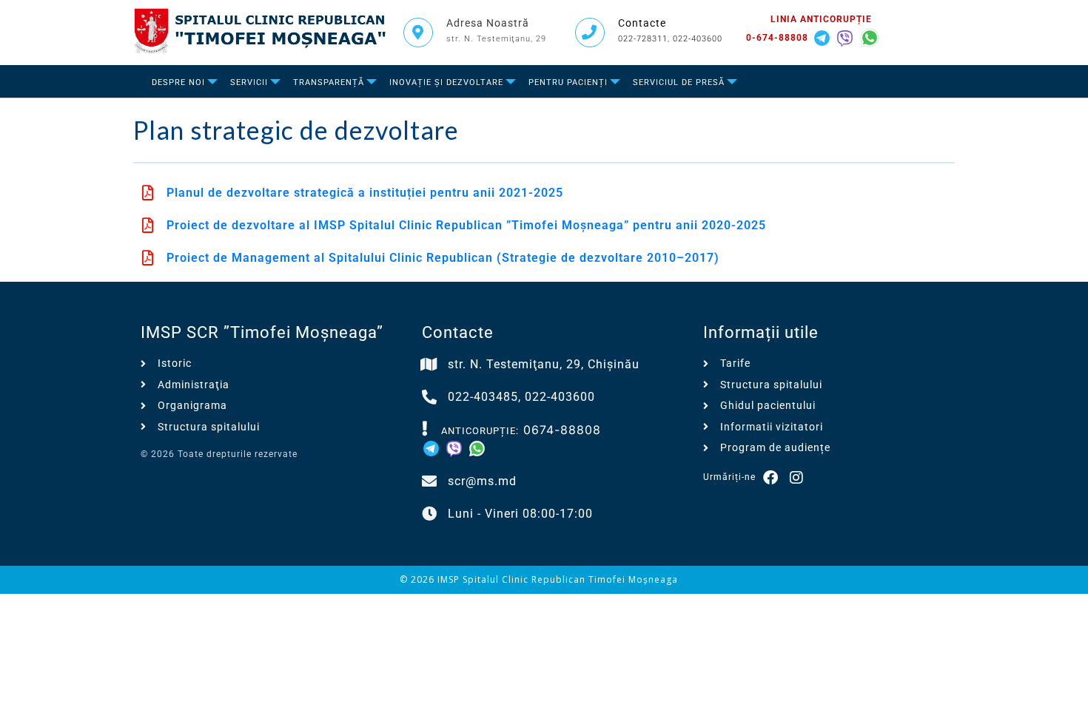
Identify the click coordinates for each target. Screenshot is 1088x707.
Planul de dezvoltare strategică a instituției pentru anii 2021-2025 (365, 193)
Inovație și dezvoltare (446, 82)
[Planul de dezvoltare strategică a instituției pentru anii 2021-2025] (148, 193)
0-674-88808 (777, 38)
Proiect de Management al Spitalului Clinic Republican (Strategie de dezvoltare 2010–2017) (443, 258)
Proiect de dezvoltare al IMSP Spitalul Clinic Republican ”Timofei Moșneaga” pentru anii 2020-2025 (466, 225)
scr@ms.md (482, 481)
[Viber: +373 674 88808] (847, 36)
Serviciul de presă (679, 82)
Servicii (249, 82)
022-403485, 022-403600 (521, 397)
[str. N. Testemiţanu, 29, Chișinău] (429, 364)
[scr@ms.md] (429, 481)
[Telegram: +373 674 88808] (824, 36)
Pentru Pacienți (568, 82)
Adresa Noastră (487, 23)
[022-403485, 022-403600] (429, 397)
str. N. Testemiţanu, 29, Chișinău (543, 364)
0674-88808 (562, 429)
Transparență (328, 82)
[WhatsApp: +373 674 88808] (870, 36)
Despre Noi (178, 82)
